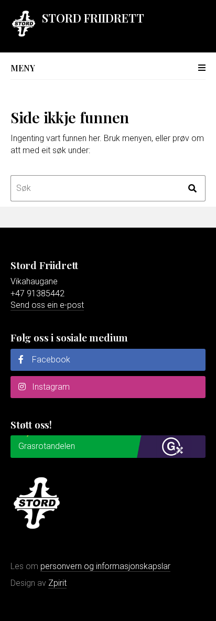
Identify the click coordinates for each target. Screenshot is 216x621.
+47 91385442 (37, 293)
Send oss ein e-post (47, 305)
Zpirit (57, 583)
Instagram (50, 387)
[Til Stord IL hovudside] (23, 34)
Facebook (50, 360)
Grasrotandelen (46, 446)
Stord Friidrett (93, 18)
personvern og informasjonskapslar (105, 566)
